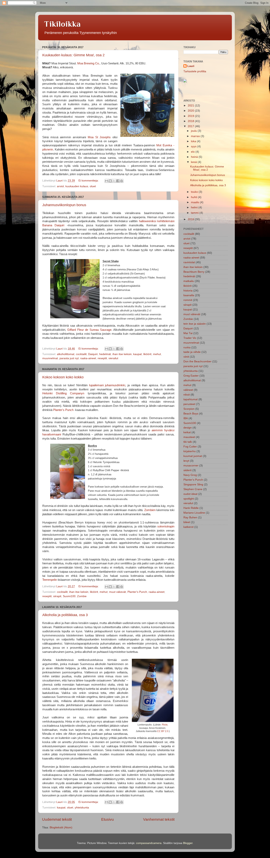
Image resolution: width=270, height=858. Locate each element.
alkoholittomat (65, 354)
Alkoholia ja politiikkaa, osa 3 (65, 615)
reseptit (102, 358)
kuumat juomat (192, 456)
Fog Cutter (190, 446)
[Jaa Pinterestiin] (122, 181)
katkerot (188, 526)
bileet (186, 522)
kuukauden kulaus (76, 186)
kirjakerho (189, 451)
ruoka (187, 347)
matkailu (188, 281)
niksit (186, 394)
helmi (194, 207)
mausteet (189, 437)
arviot (60, 186)
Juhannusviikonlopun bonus (64, 205)
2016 (191, 219)
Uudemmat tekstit (57, 819)
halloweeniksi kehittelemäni (156, 221)
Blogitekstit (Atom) (61, 827)
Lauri (190, 66)
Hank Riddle (191, 508)
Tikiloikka (62, 23)
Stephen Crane (192, 489)
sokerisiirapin (165, 526)
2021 (191, 105)
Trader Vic (189, 337)
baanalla (188, 295)
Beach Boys (190, 413)
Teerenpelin (49, 579)
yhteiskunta (82, 807)
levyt (186, 460)
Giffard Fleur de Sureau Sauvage (89, 329)
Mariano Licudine (194, 512)
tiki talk (187, 441)
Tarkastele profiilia (194, 71)
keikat (187, 432)
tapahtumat (190, 399)
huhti (194, 197)
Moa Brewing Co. (88, 63)
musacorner (190, 465)
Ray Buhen (190, 517)
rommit (187, 300)
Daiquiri (93, 354)
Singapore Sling (193, 484)
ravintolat (189, 262)
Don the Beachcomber (197, 361)
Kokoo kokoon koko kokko (63, 377)
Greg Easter (191, 375)
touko (195, 191)
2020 (191, 110)
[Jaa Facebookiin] (118, 181)
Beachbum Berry (193, 271)
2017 (191, 126)
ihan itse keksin (122, 354)
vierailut (113, 358)
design (187, 427)
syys (194, 146)
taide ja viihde (192, 352)
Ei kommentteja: (88, 180)
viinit (186, 356)
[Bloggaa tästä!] (110, 181)
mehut (157, 354)
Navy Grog (190, 475)
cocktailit (81, 354)
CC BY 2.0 (162, 731)
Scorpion (188, 408)
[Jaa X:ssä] (114, 181)
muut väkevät (117, 591)
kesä (194, 162)
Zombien (150, 510)
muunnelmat (50, 358)
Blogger (188, 843)
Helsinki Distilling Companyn (63, 393)
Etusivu (107, 819)
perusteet (189, 404)
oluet (93, 186)
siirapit (57, 596)
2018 (191, 121)
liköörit (147, 354)
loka (194, 141)
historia (188, 290)
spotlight (188, 498)
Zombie (82, 596)
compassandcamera (148, 843)
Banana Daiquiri (53, 225)
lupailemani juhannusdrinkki (107, 385)
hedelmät (105, 354)
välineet (188, 389)
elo (193, 151)
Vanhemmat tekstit (159, 819)
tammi (195, 212)
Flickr (164, 724)
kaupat (137, 354)
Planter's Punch (63, 410)
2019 (191, 116)
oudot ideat (190, 493)
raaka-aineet (88, 358)
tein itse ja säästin (194, 323)
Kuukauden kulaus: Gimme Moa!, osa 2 (73, 55)
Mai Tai (188, 333)
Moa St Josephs (99, 137)
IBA (185, 418)
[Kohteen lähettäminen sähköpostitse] (107, 181)
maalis (195, 202)
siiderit (187, 470)
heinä (195, 156)
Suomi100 (69, 596)
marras (196, 136)
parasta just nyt (69, 358)
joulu (194, 130)
